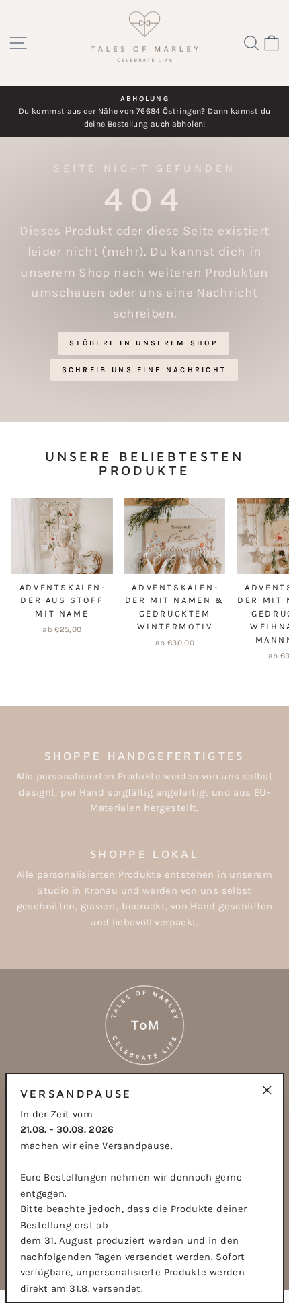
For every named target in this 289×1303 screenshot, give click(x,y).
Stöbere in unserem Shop (143, 343)
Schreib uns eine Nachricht (144, 369)
